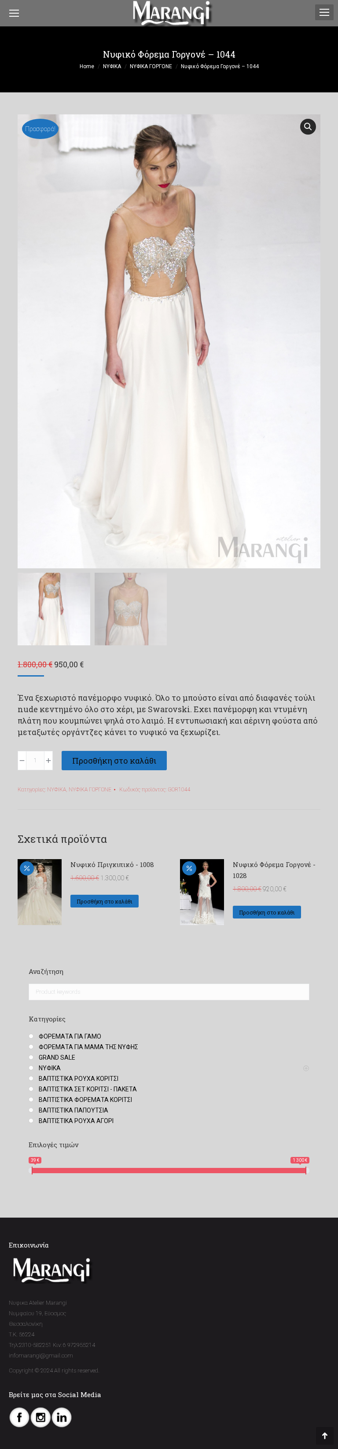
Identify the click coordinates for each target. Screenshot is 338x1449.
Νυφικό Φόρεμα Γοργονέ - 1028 (274, 870)
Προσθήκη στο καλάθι (114, 760)
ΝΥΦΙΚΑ (56, 790)
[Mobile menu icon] (324, 12)
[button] (308, 127)
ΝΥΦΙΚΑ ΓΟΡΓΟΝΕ (90, 790)
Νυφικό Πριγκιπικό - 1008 (112, 864)
